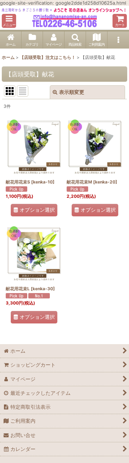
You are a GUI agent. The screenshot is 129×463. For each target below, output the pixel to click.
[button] (9, 21)
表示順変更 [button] (71, 92)
